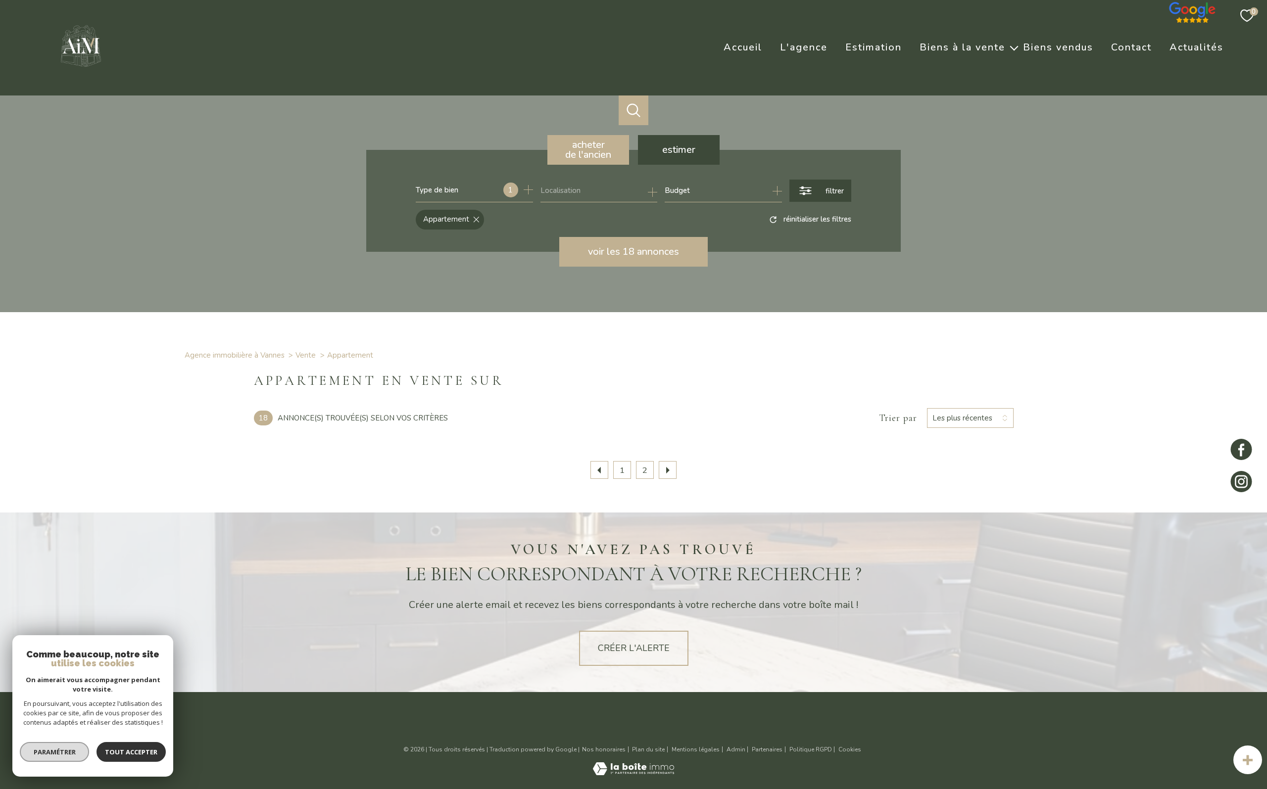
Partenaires (767, 749)
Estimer (678, 149)
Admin (736, 749)
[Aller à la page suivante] (668, 470)
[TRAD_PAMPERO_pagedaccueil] (80, 70)
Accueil (743, 47)
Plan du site (648, 749)
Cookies (849, 749)
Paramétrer (55, 751)
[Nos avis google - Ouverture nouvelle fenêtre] (1193, 10)
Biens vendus (1058, 47)
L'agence (804, 47)
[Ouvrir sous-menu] (1014, 47)
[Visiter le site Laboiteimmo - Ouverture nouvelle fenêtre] (633, 772)
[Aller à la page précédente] (599, 470)
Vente (305, 355)
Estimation (873, 47)
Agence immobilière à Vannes (235, 355)
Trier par (898, 418)
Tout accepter (131, 751)
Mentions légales (696, 749)
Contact (1131, 47)
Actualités (1196, 47)
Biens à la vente (962, 47)
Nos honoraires (604, 749)
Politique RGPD (810, 749)
